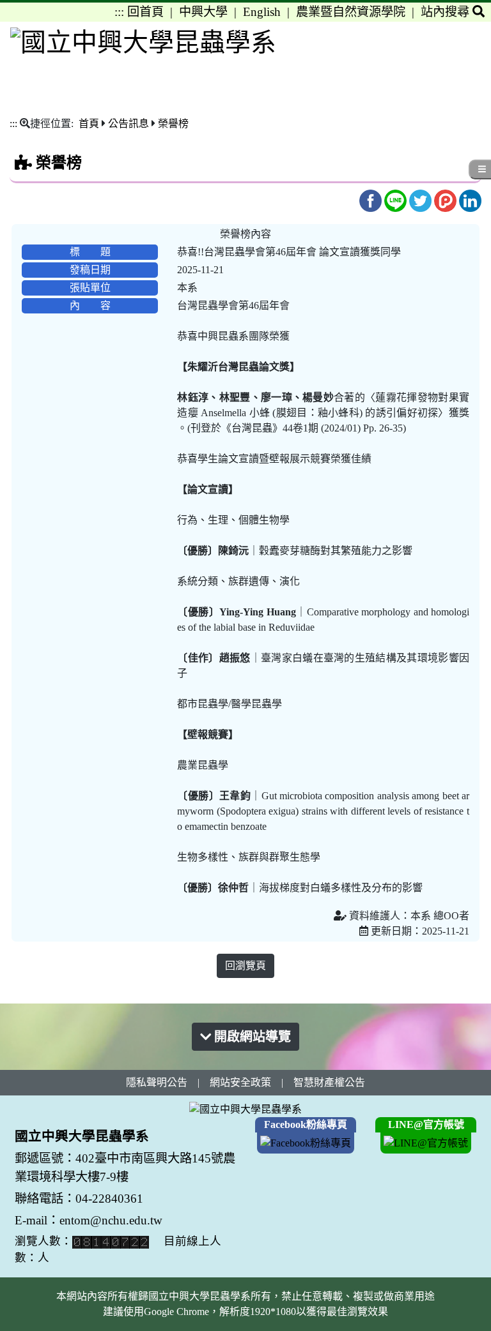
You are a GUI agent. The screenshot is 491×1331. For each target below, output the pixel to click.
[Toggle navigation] (472, 53)
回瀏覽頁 (245, 965)
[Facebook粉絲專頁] (305, 1141)
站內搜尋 (446, 12)
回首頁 (145, 12)
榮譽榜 (173, 123)
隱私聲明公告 (156, 1082)
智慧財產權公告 (329, 1082)
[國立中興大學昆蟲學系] (143, 41)
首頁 (89, 123)
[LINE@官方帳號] (425, 1141)
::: (119, 12)
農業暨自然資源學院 (350, 12)
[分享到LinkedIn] (470, 200)
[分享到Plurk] (446, 200)
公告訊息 (128, 123)
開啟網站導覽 (251, 1037)
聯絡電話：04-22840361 (80, 1198)
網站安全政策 (240, 1082)
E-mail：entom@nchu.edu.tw (88, 1220)
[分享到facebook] (371, 200)
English (262, 12)
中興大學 (203, 12)
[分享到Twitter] (421, 200)
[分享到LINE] (396, 200)
